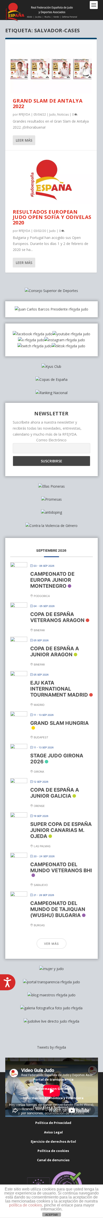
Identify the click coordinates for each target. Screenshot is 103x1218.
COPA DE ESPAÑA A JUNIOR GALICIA (54, 793)
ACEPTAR (51, 1214)
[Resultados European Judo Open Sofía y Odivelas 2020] (51, 179)
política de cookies (25, 1205)
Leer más (24, 140)
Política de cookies (53, 1150)
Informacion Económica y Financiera (53, 1098)
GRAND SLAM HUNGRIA (59, 723)
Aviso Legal (53, 1132)
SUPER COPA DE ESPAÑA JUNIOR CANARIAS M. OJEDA (61, 830)
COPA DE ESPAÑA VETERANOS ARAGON (57, 617)
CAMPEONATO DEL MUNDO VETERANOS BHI (61, 867)
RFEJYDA (24, 114)
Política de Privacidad (53, 1122)
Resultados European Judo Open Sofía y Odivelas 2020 (52, 217)
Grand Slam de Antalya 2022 (48, 103)
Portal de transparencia (53, 1079)
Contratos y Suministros (53, 1107)
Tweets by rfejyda (51, 1047)
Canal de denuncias (53, 1160)
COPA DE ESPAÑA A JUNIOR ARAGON (54, 652)
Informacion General (53, 1088)
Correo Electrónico (51, 440)
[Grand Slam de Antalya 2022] (51, 68)
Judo (52, 114)
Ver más (51, 944)
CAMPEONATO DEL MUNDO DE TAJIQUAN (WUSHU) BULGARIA (57, 909)
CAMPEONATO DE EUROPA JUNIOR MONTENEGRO (52, 580)
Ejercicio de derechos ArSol (53, 1141)
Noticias (63, 114)
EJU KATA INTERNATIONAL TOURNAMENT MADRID (59, 689)
